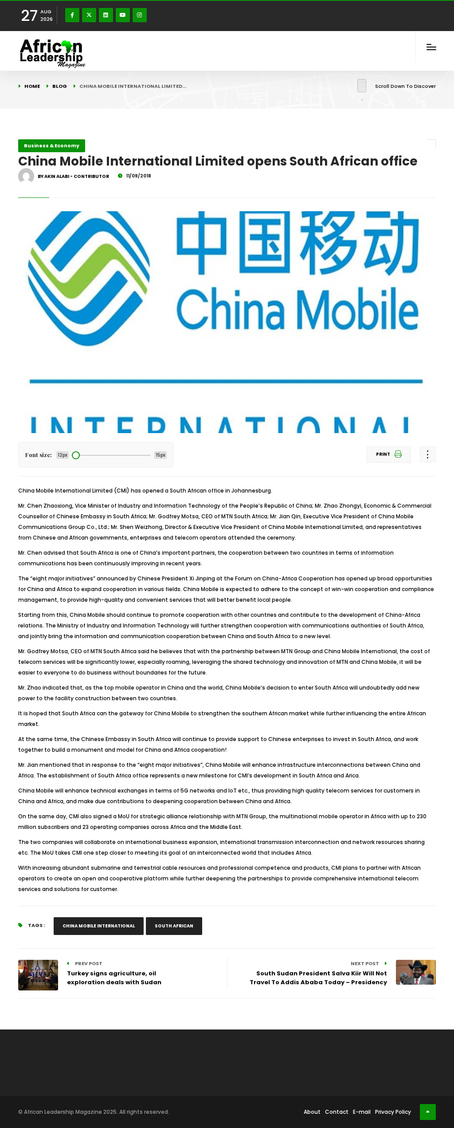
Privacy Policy (393, 1112)
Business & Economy (51, 145)
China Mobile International (99, 926)
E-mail (362, 1112)
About (312, 1112)
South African (174, 926)
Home (32, 86)
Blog (59, 86)
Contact (336, 1112)
